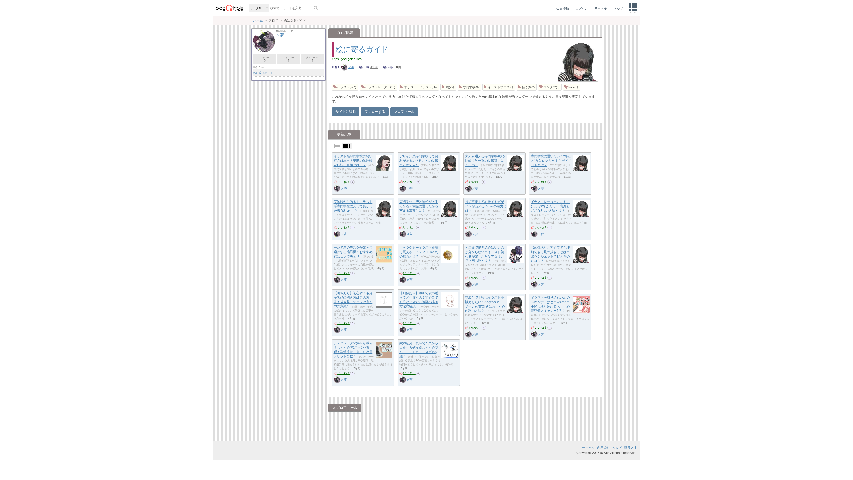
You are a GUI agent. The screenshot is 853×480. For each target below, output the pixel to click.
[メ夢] (337, 188)
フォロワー (288, 59)
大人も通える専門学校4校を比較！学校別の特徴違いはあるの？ (485, 160)
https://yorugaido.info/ (347, 59)
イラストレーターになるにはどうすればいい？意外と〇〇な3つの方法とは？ (550, 206)
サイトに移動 (345, 112)
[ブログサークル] (229, 8)
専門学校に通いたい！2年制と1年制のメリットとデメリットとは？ (551, 160)
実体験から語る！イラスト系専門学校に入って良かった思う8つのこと (353, 206)
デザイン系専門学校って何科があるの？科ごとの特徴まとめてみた (418, 160)
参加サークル (312, 59)
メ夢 (351, 67)
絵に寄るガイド (362, 49)
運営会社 (630, 448)
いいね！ (343, 182)
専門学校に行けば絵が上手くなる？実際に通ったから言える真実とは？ (418, 206)
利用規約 (603, 448)
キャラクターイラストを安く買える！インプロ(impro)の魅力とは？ (418, 252)
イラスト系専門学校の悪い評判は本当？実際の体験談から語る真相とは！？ (353, 160)
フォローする (375, 112)
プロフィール (404, 112)
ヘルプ (616, 448)
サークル (588, 448)
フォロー (264, 59)
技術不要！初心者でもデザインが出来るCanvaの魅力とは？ (485, 206)
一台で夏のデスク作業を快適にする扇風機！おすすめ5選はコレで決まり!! (354, 252)
